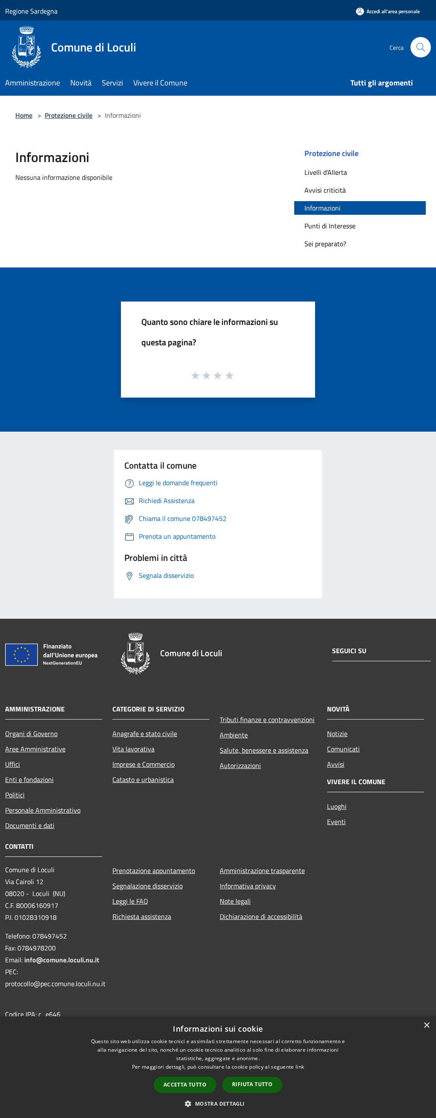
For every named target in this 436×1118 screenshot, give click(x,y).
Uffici (12, 764)
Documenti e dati (29, 825)
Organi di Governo (31, 733)
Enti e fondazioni (29, 779)
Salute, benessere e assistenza (264, 750)
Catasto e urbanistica (143, 779)
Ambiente (234, 735)
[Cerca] (420, 47)
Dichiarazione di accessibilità (261, 916)
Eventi (336, 821)
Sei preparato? (325, 244)
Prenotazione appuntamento (153, 870)
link (299, 1066)
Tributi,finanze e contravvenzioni (267, 719)
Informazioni (322, 208)
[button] (217, 1103)
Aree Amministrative (35, 749)
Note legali (235, 901)
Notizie (337, 733)
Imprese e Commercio (143, 764)
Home (23, 115)
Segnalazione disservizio (147, 886)
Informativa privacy (248, 886)
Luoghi (337, 806)
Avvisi (335, 764)
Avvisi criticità (325, 190)
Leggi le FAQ (130, 901)
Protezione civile (68, 115)
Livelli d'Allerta (325, 172)
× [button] (426, 1025)
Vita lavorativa (133, 749)
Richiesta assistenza (141, 916)
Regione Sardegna (31, 11)
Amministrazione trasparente (262, 870)
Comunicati (343, 749)
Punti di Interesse (330, 226)
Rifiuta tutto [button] (252, 1084)
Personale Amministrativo (42, 810)
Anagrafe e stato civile (144, 733)
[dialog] (218, 1067)
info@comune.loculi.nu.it (61, 960)
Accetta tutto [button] (185, 1084)
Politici (15, 795)
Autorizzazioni (240, 765)
